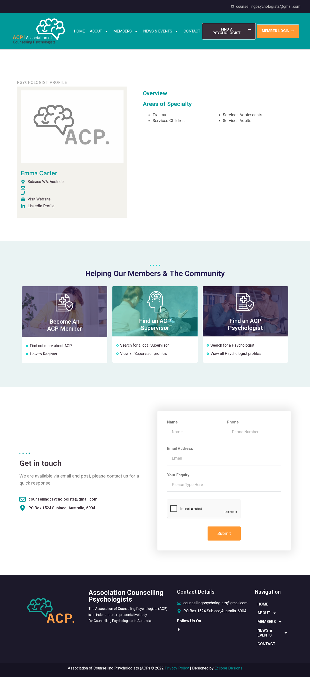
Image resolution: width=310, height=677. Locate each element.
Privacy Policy (177, 668)
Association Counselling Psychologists (125, 596)
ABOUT (96, 31)
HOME (79, 31)
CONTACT (192, 31)
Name (172, 422)
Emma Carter (39, 173)
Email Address (180, 449)
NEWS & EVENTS (157, 31)
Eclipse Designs (228, 668)
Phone (233, 422)
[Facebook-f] (178, 629)
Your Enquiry (178, 475)
